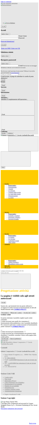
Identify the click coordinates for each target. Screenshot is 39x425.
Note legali (8, 379)
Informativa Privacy (10, 381)
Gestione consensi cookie (12, 389)
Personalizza (5, 313)
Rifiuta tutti (16, 313)
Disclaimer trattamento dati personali (12, 408)
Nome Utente (23, 36)
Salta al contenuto (6, 1)
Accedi (3, 26)
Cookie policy (9, 377)
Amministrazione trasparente (13, 391)
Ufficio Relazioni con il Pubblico (14, 382)
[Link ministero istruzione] (9, 3)
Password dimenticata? (7, 41)
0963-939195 (11, 358)
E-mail (21, 65)
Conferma (10, 133)
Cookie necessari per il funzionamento (12, 331)
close (3, 167)
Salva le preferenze (15, 338)
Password (21, 38)
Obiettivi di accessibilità (12, 386)
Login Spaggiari (15, 72)
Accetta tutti (30, 313)
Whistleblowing (9, 387)
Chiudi (3, 85)
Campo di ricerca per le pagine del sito (12, 271)
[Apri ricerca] (23, 143)
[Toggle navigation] (16, 158)
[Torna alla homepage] (19, 135)
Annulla (4, 133)
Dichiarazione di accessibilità (13, 384)
